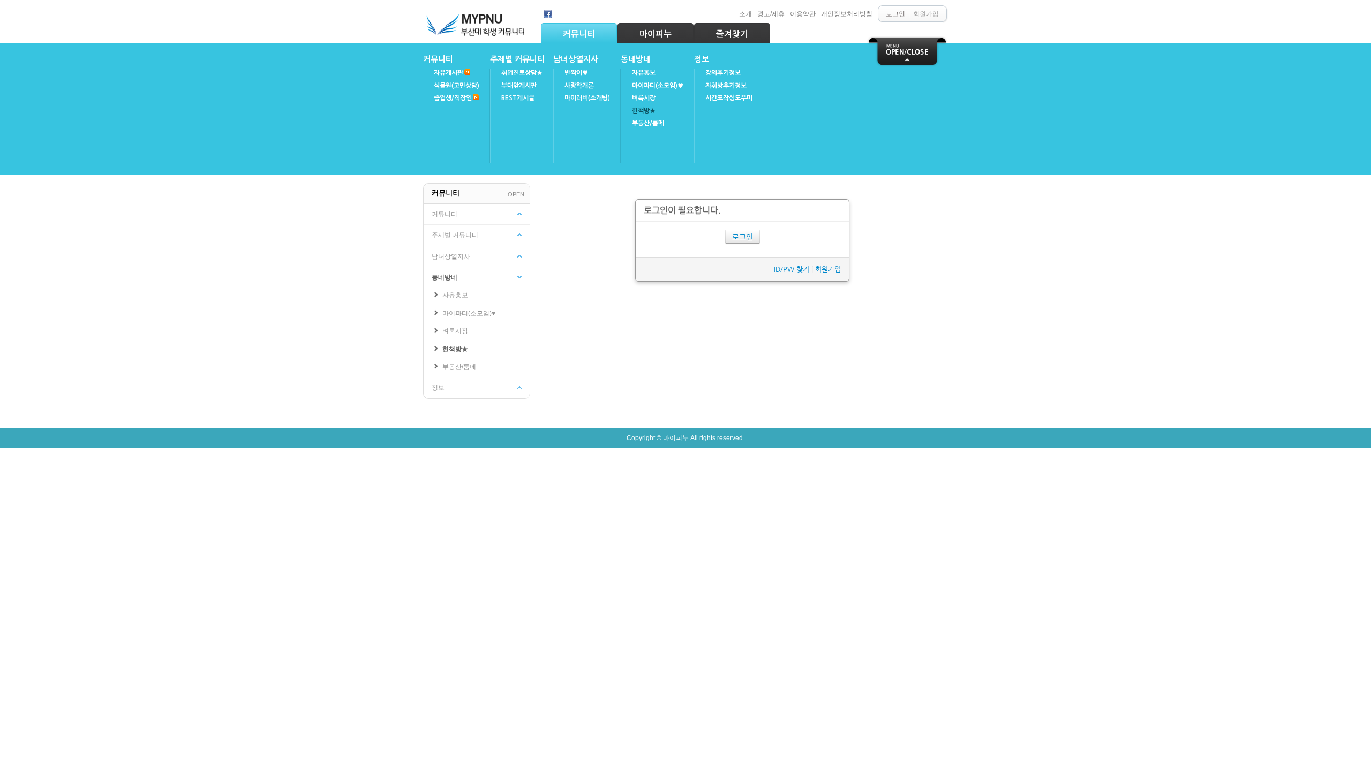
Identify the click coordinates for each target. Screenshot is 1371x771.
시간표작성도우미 (728, 98)
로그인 (742, 236)
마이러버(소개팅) (587, 98)
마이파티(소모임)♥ (657, 85)
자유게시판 (448, 73)
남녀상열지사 (575, 59)
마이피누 (655, 34)
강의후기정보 (723, 73)
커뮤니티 (579, 34)
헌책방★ (644, 111)
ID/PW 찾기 (791, 269)
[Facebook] (548, 14)
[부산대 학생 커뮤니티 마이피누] (476, 22)
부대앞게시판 (519, 85)
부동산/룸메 (648, 123)
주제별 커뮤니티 (517, 59)
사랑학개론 (579, 85)
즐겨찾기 (732, 34)
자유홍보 (644, 73)
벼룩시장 (644, 98)
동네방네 (636, 59)
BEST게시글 (517, 98)
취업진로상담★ (522, 73)
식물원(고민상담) (456, 85)
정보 (701, 59)
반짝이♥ (576, 73)
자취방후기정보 (726, 85)
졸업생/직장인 (453, 98)
